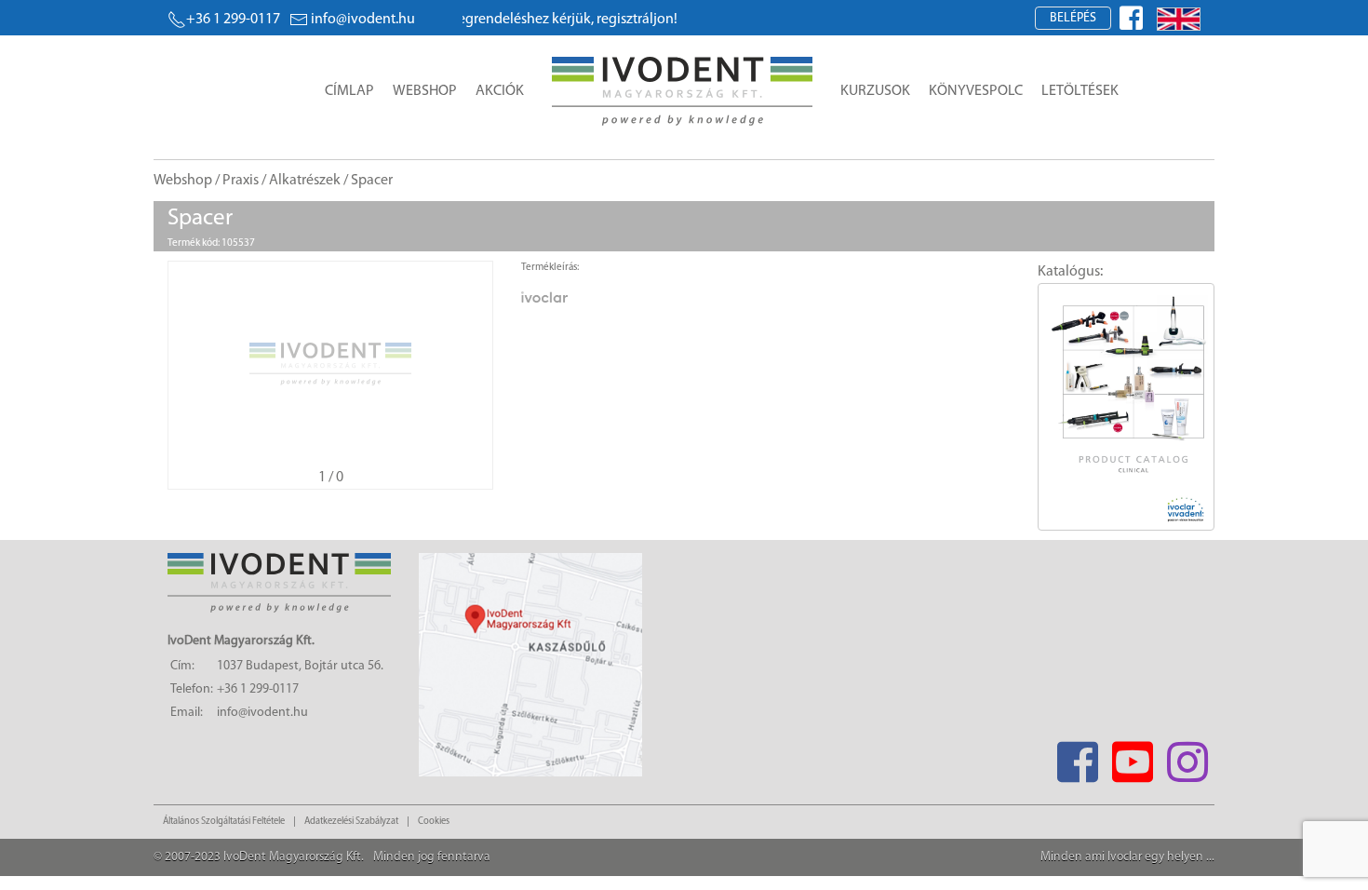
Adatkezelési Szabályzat (351, 821)
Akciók (500, 91)
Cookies (433, 821)
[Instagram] (1187, 756)
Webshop (425, 91)
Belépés (1073, 18)
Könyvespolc (976, 91)
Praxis (240, 180)
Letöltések (1080, 91)
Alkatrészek (305, 180)
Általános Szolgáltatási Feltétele (224, 821)
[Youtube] (1132, 756)
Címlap (349, 91)
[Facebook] (1077, 756)
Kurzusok (875, 91)
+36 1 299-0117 (233, 19)
